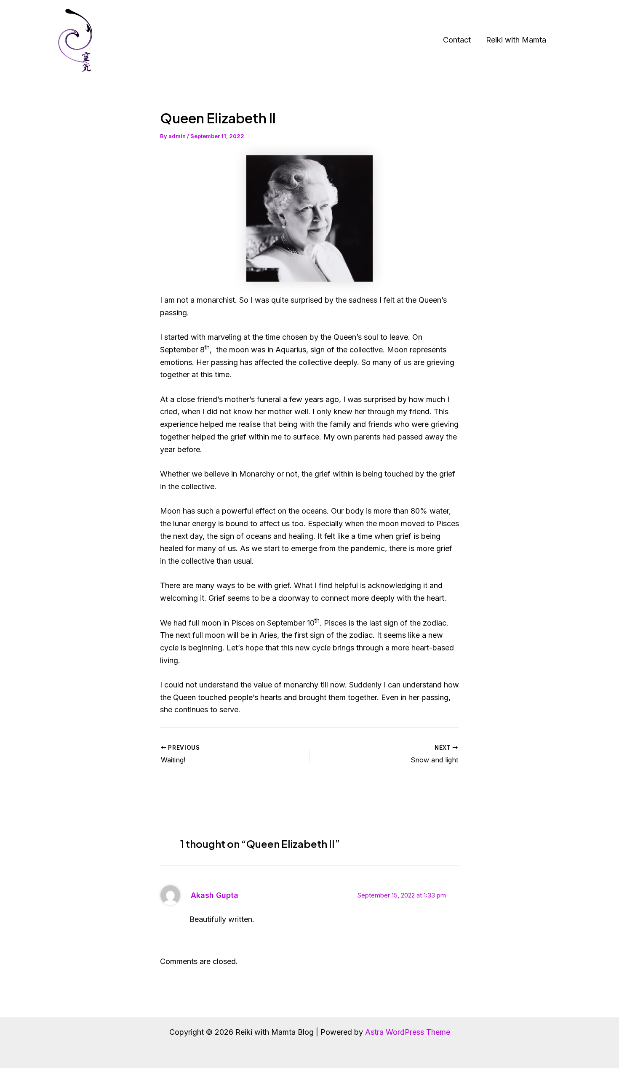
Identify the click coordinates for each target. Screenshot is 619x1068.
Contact (457, 39)
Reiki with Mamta (516, 39)
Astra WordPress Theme (407, 1032)
